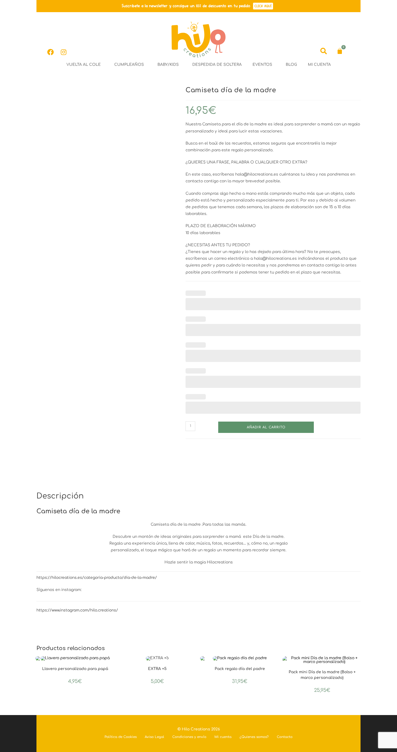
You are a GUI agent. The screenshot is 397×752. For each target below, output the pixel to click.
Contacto (284, 737)
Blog (291, 65)
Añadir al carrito (266, 427)
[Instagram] (63, 52)
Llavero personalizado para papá (75, 669)
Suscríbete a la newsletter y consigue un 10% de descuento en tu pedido (186, 5)
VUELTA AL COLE (83, 65)
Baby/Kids (168, 65)
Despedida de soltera (217, 65)
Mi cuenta (319, 65)
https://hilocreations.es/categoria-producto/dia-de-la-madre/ (96, 578)
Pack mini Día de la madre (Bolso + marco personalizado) (322, 675)
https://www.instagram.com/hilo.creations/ (77, 610)
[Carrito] (339, 51)
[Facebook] (50, 52)
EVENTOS (262, 65)
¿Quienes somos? (254, 737)
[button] (85, 64)
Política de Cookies (121, 737)
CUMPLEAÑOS (129, 65)
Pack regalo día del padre (240, 669)
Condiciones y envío (189, 737)
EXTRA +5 (157, 669)
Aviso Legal (154, 737)
